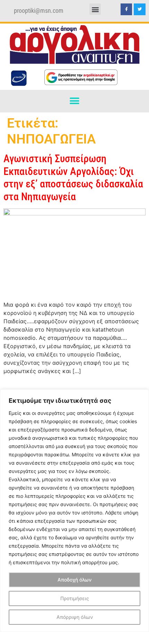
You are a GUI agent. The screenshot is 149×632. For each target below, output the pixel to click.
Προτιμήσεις (74, 598)
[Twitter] (140, 9)
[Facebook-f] (126, 9)
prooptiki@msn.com (38, 10)
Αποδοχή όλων (74, 580)
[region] (74, 510)
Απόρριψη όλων (74, 617)
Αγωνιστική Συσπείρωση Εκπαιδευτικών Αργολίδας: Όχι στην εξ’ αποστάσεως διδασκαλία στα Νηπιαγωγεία (73, 177)
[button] (95, 9)
